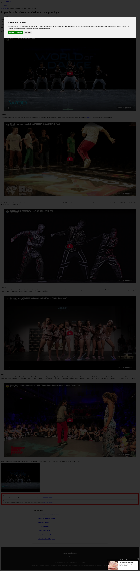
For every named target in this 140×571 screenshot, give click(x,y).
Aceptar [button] (11, 32)
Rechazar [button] (19, 32)
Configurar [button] (28, 32)
